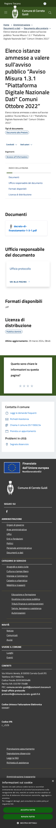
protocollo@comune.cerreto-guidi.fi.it (21, 694)
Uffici (9, 534)
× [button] (53, 781)
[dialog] (28, 803)
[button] (28, 823)
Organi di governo (15, 525)
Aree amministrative (17, 529)
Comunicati (12, 635)
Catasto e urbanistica (17, 580)
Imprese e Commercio (17, 576)
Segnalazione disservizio (18, 753)
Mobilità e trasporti (16, 585)
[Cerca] (50, 12)
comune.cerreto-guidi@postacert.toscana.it (29, 687)
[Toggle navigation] (5, 12)
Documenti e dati (11, 28)
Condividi (10, 144)
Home (6, 25)
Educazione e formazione (23, 594)
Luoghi (10, 653)
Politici (10, 543)
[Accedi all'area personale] (45, 3)
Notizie (10, 630)
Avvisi (9, 640)
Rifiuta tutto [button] (28, 816)
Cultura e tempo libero (17, 571)
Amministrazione (21, 25)
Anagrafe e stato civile (17, 566)
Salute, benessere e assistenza (26, 608)
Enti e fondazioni (15, 538)
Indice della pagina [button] (18, 167)
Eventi (10, 657)
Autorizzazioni (18, 613)
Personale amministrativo (19, 548)
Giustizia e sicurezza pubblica (25, 599)
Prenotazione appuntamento (20, 748)
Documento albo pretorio (36, 28)
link (11, 804)
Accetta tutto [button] (28, 810)
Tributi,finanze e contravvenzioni (27, 603)
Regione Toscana (12, 3)
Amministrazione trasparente (21, 776)
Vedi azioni (25, 144)
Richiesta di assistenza (18, 762)
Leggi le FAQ (13, 758)
